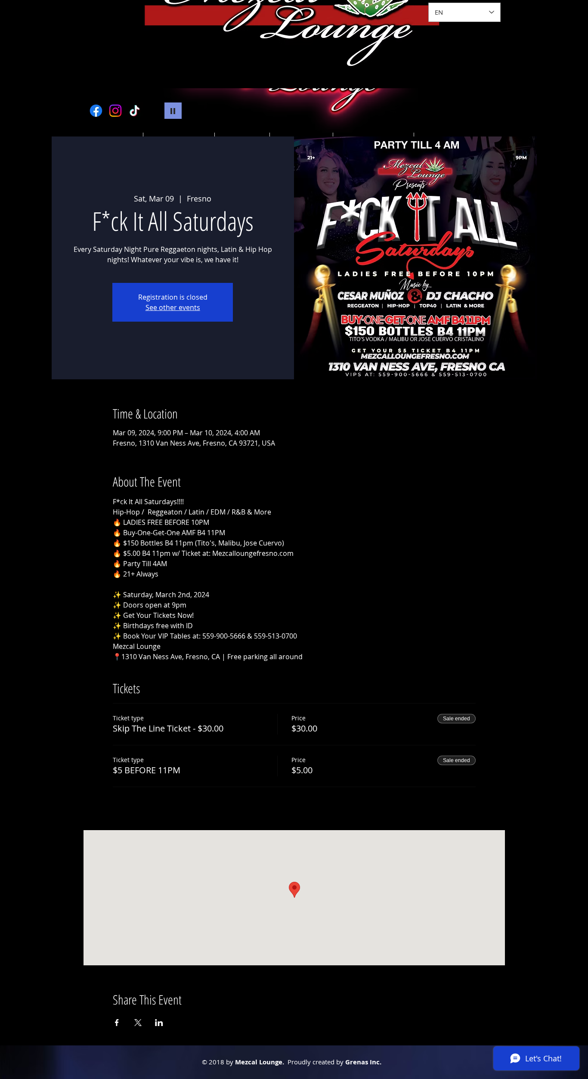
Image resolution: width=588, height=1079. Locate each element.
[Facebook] (96, 110)
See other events (172, 307)
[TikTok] (135, 110)
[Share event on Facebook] (117, 1022)
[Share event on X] (138, 1022)
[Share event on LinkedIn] (159, 1022)
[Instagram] (115, 110)
